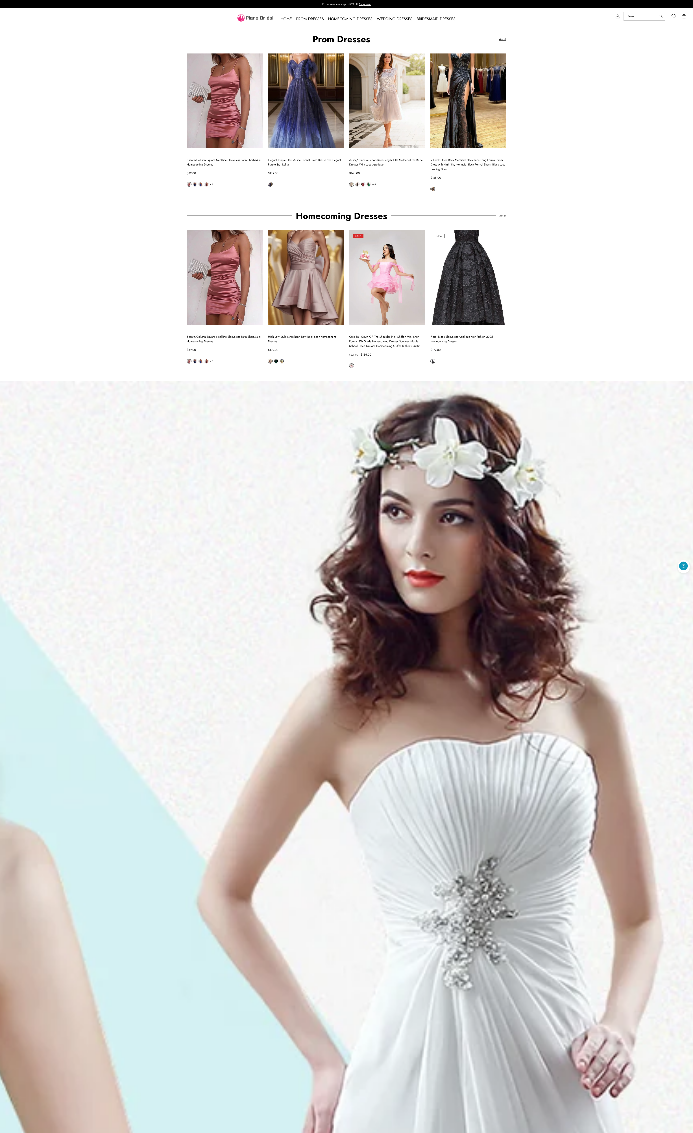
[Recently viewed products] (683, 566)
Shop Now (365, 4)
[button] (684, 16)
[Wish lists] (674, 16)
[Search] (661, 16)
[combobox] (644, 16)
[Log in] (617, 16)
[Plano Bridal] (255, 19)
